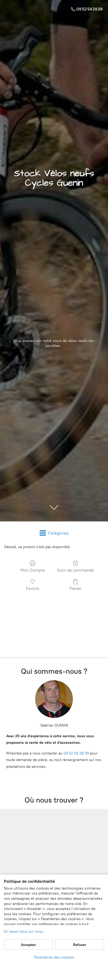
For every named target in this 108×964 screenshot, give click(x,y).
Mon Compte (32, 570)
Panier (75, 588)
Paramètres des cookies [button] (54, 957)
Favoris (32, 588)
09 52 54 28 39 (76, 753)
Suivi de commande (75, 570)
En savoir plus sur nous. (24, 931)
